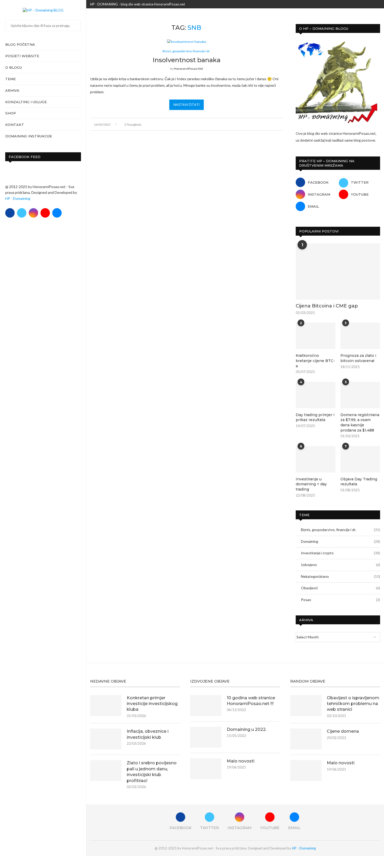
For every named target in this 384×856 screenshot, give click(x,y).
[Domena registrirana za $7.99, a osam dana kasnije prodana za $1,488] (360, 395)
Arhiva (12, 90)
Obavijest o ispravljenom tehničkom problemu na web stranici (353, 703)
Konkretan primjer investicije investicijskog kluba (152, 703)
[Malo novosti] (206, 768)
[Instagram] (33, 213)
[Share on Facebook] (253, 124)
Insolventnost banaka (186, 60)
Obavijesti (340, 588)
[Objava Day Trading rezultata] (360, 459)
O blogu (13, 67)
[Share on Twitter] (259, 124)
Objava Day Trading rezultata (358, 482)
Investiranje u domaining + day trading (311, 484)
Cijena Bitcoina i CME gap (327, 306)
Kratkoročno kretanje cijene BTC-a (315, 360)
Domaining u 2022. (246, 729)
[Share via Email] (281, 124)
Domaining (340, 541)
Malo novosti (240, 761)
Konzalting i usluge (26, 102)
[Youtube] (45, 213)
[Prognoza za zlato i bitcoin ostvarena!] (360, 336)
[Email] (57, 213)
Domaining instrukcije (28, 136)
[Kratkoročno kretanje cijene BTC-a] (315, 336)
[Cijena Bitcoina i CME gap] (338, 271)
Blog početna (20, 44)
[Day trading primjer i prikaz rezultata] (315, 395)
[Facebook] (10, 213)
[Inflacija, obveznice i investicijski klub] (105, 739)
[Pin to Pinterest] (264, 124)
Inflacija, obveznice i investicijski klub (147, 734)
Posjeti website (22, 56)
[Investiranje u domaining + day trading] (315, 459)
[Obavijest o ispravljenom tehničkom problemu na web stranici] (306, 705)
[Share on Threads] (270, 124)
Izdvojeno (340, 564)
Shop (10, 113)
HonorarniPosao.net (188, 69)
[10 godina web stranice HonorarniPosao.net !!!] (206, 705)
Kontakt (14, 125)
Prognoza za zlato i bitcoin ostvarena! (358, 358)
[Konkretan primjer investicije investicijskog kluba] (105, 705)
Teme (10, 79)
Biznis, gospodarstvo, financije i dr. (340, 529)
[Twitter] (21, 213)
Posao (340, 599)
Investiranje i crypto (340, 553)
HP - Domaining (17, 198)
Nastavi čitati (186, 105)
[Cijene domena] (306, 739)
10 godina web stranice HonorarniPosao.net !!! (251, 700)
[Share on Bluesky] (275, 124)
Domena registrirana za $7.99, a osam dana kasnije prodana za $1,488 (359, 422)
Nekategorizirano (340, 576)
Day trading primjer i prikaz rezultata (315, 417)
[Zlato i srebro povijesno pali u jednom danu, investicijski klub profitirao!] (105, 770)
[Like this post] (247, 124)
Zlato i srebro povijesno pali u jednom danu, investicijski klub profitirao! (152, 771)
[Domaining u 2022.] (206, 737)
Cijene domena (343, 731)
